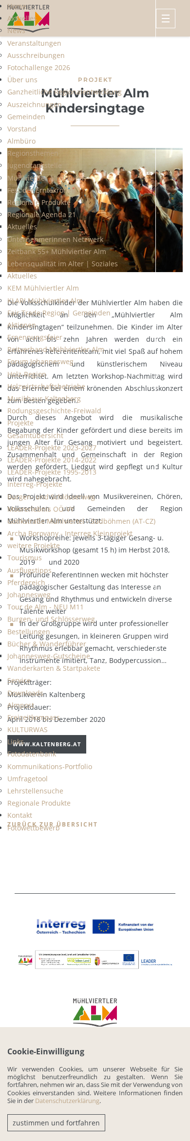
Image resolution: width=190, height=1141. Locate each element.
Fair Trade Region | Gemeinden (59, 312)
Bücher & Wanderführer (46, 643)
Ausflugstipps (29, 570)
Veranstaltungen (34, 43)
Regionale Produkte (39, 202)
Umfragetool (27, 778)
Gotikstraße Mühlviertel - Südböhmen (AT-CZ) (81, 521)
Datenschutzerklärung (67, 1100)
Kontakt (19, 815)
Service (19, 680)
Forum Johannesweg (40, 361)
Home (16, 6)
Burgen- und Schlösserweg (51, 496)
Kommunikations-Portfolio (49, 766)
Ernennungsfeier (34, 337)
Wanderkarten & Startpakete (53, 668)
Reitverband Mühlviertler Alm (55, 349)
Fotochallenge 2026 (38, 67)
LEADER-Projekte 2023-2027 (51, 447)
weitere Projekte (33, 545)
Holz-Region (26, 374)
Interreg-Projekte (34, 484)
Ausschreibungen (36, 55)
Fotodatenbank (31, 753)
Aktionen (21, 325)
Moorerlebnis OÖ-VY (40, 509)
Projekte (20, 422)
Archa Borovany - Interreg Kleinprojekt (70, 533)
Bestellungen (28, 631)
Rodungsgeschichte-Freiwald (54, 410)
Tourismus (24, 557)
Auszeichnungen (34, 104)
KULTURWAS (27, 729)
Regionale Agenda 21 (41, 214)
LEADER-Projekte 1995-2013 (51, 472)
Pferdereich (26, 582)
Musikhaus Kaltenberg (44, 398)
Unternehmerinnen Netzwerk (55, 239)
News (16, 30)
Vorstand (22, 128)
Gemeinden (26, 116)
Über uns (22, 79)
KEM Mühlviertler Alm (43, 288)
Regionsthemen (32, 153)
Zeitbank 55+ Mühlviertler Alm (56, 251)
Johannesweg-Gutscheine (48, 656)
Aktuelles (22, 18)
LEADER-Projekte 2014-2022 (51, 459)
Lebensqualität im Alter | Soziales (62, 263)
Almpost (20, 705)
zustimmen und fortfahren (56, 1122)
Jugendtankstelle (34, 165)
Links (15, 741)
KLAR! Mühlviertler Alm (45, 300)
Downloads (25, 693)
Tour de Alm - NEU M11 (45, 606)
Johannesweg (29, 594)
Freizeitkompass (33, 717)
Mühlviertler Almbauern (46, 178)
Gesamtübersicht (35, 435)
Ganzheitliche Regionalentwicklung (64, 91)
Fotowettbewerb (33, 827)
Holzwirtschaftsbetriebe (46, 386)
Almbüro (21, 141)
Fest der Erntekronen (41, 190)
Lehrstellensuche (35, 790)
